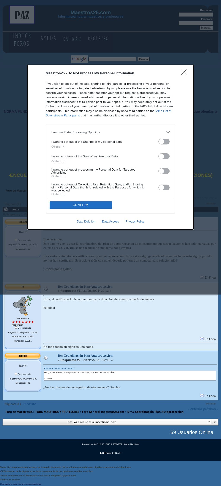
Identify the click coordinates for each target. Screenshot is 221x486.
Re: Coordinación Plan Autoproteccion (85, 355)
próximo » (210, 409)
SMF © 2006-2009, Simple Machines (122, 444)
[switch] (164, 141)
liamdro (23, 355)
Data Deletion (86, 221)
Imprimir (211, 404)
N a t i (118, 453)
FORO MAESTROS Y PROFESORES (57, 412)
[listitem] (110, 132)
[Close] (185, 73)
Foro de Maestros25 (19, 412)
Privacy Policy (135, 221)
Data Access (110, 221)
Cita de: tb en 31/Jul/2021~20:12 (59, 368)
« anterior (195, 409)
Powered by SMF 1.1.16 (93, 444)
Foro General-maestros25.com (103, 412)
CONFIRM (81, 205)
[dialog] (110, 147)
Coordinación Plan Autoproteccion (159, 412)
